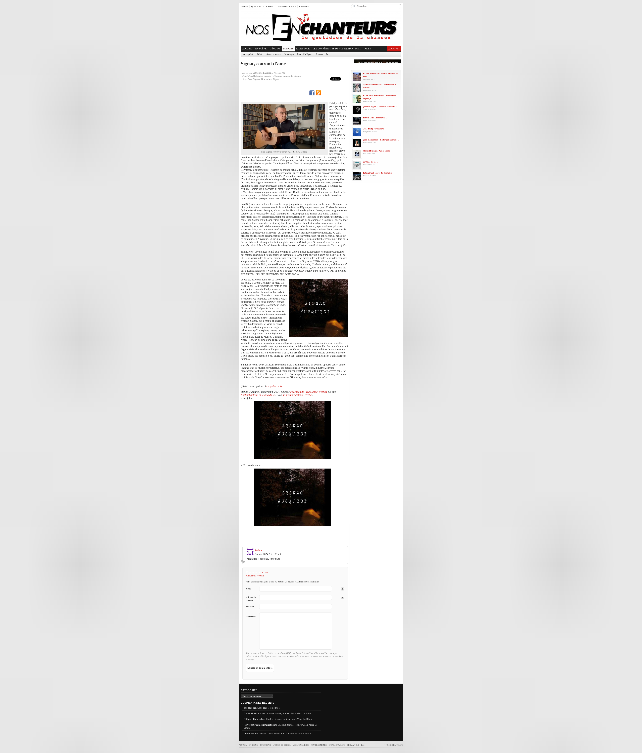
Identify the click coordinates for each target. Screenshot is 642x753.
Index (367, 48)
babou (258, 550)
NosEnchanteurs (393, 745)
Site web (250, 606)
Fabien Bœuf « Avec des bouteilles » (378, 172)
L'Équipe (275, 48)
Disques (288, 48)
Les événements (301, 745)
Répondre (244, 561)
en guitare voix (274, 386)
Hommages (289, 54)
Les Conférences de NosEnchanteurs (337, 48)
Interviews (265, 745)
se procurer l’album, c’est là (297, 395)
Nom (248, 588)
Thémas (319, 54)
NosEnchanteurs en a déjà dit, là (258, 395)
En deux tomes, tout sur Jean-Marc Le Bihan (289, 713)
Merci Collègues (304, 54)
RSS (318, 93)
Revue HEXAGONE (287, 6)
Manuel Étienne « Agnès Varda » (377, 150)
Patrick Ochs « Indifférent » (375, 117)
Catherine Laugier (262, 73)
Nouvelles (266, 79)
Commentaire (250, 616)
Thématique (353, 745)
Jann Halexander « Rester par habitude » (381, 139)
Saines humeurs (273, 54)
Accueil (244, 6)
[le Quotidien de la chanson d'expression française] (321, 28)
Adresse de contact (251, 599)
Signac (276, 79)
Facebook (312, 93)
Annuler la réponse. (255, 575)
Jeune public (248, 54)
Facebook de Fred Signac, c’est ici (308, 391)
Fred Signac (254, 79)
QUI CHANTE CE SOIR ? (262, 6)
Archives (394, 48)
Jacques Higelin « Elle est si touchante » (380, 106)
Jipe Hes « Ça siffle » (269, 707)
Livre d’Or (303, 48)
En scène (261, 48)
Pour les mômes (319, 745)
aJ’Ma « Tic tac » (370, 161)
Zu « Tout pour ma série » (374, 128)
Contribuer (304, 6)
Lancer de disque (292, 76)
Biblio (260, 54)
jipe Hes (248, 707)
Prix (328, 54)
